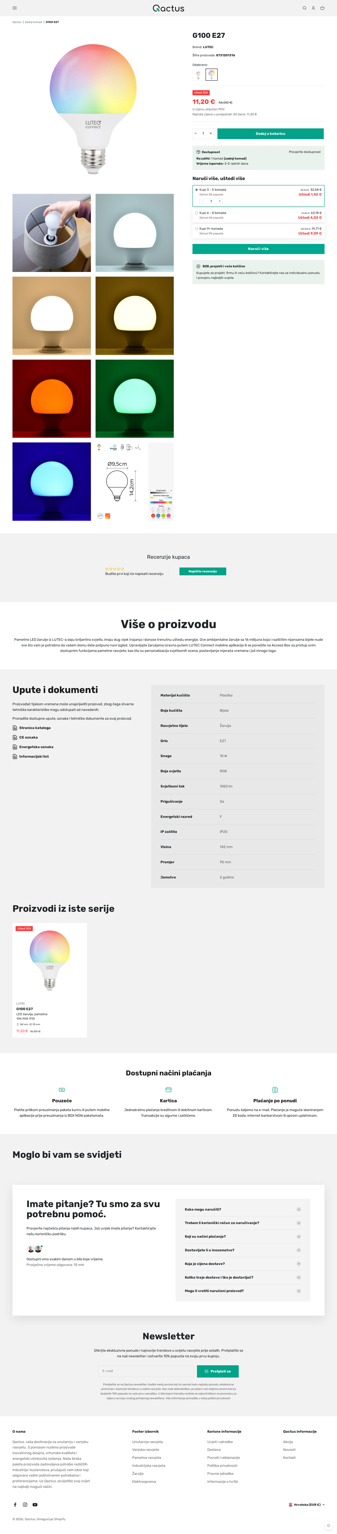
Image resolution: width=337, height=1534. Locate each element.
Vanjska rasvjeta (145, 1450)
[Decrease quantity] (203, 201)
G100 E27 (24, 1009)
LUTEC (208, 47)
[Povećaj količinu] (211, 133)
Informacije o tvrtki (222, 1481)
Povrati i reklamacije (223, 1457)
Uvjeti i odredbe (220, 1442)
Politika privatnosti (222, 1465)
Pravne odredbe (220, 1473)
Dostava (214, 1450)
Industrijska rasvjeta (148, 1465)
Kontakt (289, 1457)
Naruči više (258, 249)
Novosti (289, 1450)
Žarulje (138, 1473)
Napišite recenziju (203, 571)
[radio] (258, 196)
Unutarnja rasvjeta (147, 1442)
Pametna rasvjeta (146, 1457)
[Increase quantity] (220, 201)
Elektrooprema (144, 1481)
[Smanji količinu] (196, 133)
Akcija (288, 1442)
